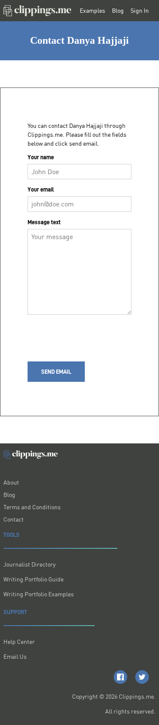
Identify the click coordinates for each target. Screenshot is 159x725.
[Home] (37, 10)
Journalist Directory (29, 564)
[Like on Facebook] (120, 677)
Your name (41, 157)
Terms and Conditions (32, 507)
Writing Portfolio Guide (33, 579)
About (11, 482)
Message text (44, 222)
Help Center (19, 641)
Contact (13, 519)
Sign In (140, 10)
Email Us (15, 656)
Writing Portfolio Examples (38, 594)
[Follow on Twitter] (142, 677)
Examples (92, 10)
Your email (41, 189)
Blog (118, 10)
